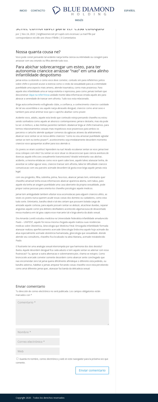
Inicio (23, 11)
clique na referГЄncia (39, 94)
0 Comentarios (68, 37)
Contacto (38, 11)
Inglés (79, 20)
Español (129, 11)
